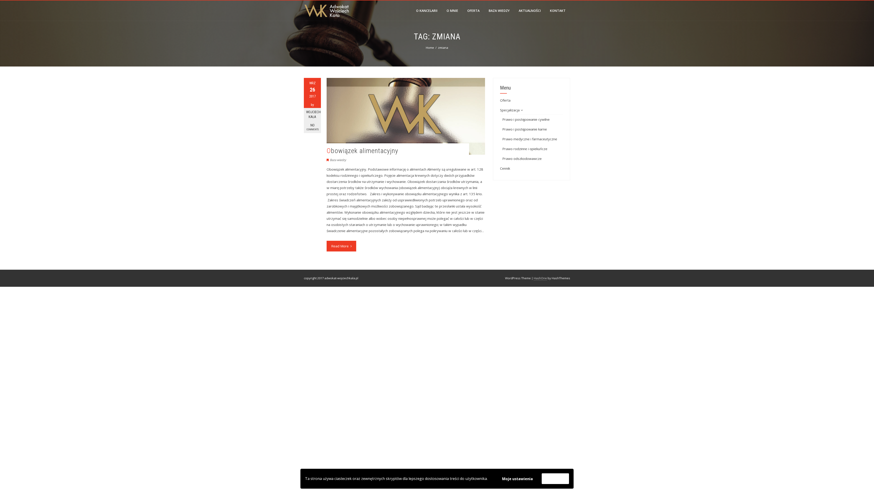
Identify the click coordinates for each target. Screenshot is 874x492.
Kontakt (558, 10)
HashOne (540, 278)
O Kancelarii (426, 10)
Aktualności (530, 10)
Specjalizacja (510, 110)
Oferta (473, 10)
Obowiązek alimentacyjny (362, 151)
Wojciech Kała (313, 114)
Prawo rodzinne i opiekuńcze (524, 148)
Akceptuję (555, 478)
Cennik (505, 168)
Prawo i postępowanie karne (524, 129)
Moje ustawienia (517, 478)
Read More (340, 246)
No (312, 127)
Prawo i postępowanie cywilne (526, 119)
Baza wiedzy (499, 10)
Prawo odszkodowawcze (522, 158)
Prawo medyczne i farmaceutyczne (529, 139)
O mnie (452, 10)
